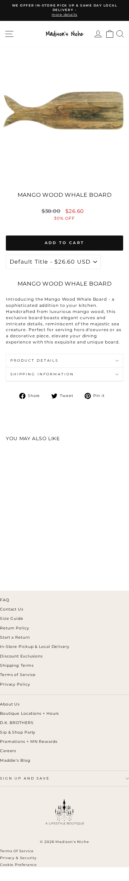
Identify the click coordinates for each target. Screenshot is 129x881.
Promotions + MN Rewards (28, 741)
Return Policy (14, 628)
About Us (10, 704)
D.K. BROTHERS (17, 722)
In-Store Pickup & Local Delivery (34, 646)
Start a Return (15, 637)
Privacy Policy (15, 684)
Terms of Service (18, 674)
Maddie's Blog (15, 760)
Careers (8, 750)
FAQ (4, 600)
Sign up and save (25, 778)
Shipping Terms (17, 665)
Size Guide (11, 618)
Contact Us (11, 609)
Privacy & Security (18, 858)
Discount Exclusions (21, 656)
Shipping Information (42, 374)
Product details (34, 360)
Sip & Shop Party (17, 732)
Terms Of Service (17, 851)
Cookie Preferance (18, 864)
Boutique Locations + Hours (29, 713)
